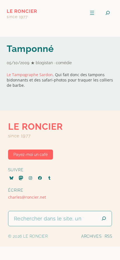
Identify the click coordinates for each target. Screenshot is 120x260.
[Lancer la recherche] (104, 218)
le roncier (22, 11)
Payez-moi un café (30, 154)
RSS (108, 236)
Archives (91, 236)
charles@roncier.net (27, 197)
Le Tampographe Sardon (30, 74)
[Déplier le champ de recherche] (107, 13)
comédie (64, 63)
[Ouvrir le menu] (92, 12)
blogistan (44, 63)
